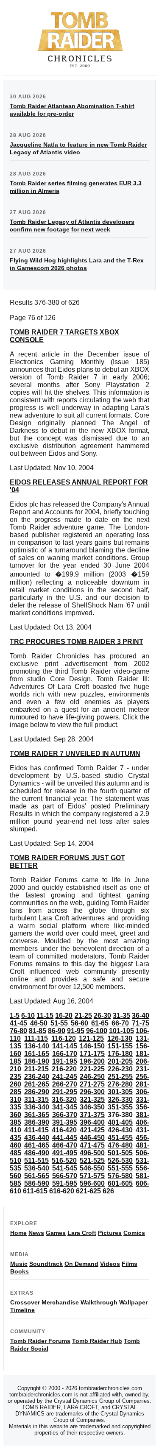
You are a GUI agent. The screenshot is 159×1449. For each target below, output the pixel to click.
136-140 (36, 1046)
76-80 (18, 1030)
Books (19, 1271)
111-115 (36, 1038)
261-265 (36, 1084)
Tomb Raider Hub (97, 1341)
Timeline (22, 1310)
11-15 (44, 1015)
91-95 (75, 1030)
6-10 (28, 1015)
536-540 (36, 1168)
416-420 (64, 1130)
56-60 (79, 1023)
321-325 (92, 1099)
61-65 (100, 1023)
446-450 (92, 1137)
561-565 (36, 1175)
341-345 (64, 1107)
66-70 (120, 1023)
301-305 (120, 1091)
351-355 (120, 1107)
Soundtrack (46, 1263)
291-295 (64, 1091)
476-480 (120, 1145)
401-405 (120, 1122)
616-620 (61, 1191)
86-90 (56, 1030)
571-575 (92, 1175)
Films (129, 1263)
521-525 (92, 1160)
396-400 (92, 1122)
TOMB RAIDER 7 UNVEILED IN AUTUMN (75, 753)
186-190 (36, 1061)
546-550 (92, 1168)
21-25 (83, 1015)
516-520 (64, 1160)
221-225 (92, 1069)
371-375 (92, 1114)
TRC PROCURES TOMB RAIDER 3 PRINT (76, 641)
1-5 (15, 1015)
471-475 (92, 1145)
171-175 (92, 1053)
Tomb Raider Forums (40, 1341)
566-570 (64, 1175)
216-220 (64, 1069)
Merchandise (60, 1302)
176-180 (120, 1053)
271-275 (92, 1084)
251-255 (120, 1076)
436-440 (36, 1137)
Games (56, 1232)
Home (18, 1232)
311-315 (36, 1099)
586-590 (36, 1183)
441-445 (64, 1137)
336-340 (36, 1107)
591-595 (64, 1183)
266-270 (64, 1084)
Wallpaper (133, 1302)
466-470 (64, 1145)
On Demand (81, 1263)
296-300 (92, 1091)
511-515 (36, 1160)
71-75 (140, 1023)
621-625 (88, 1191)
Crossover (25, 1302)
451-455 (120, 1137)
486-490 (36, 1152)
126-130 (119, 1038)
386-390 (36, 1122)
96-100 (96, 1030)
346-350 (92, 1107)
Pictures (110, 1232)
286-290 (36, 1091)
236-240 (36, 1076)
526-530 (120, 1160)
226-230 (120, 1069)
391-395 (64, 1122)
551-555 (120, 1168)
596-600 (92, 1183)
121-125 (91, 1038)
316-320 (64, 1099)
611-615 (35, 1191)
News (36, 1232)
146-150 (92, 1046)
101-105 (121, 1030)
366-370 (64, 1114)
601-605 (120, 1183)
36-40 (140, 1015)
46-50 (38, 1023)
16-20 (64, 1015)
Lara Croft (81, 1232)
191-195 (64, 1061)
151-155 (120, 1046)
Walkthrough (99, 1302)
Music (19, 1263)
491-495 (64, 1152)
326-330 (120, 1099)
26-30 (102, 1015)
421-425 (92, 1130)
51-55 (59, 1023)
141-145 (64, 1046)
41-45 (18, 1023)
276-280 (120, 1084)
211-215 (36, 1069)
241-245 (64, 1076)
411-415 (36, 1130)
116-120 (63, 1038)
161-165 (36, 1053)
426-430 (120, 1130)
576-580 (120, 1175)
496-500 (92, 1152)
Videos (110, 1263)
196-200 (92, 1061)
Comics (134, 1232)
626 (108, 1191)
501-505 (120, 1152)
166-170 (64, 1053)
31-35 (121, 1015)
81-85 (37, 1030)
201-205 (120, 1061)
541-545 (64, 1168)
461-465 (36, 1145)
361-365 (36, 1114)
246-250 (92, 1076)
